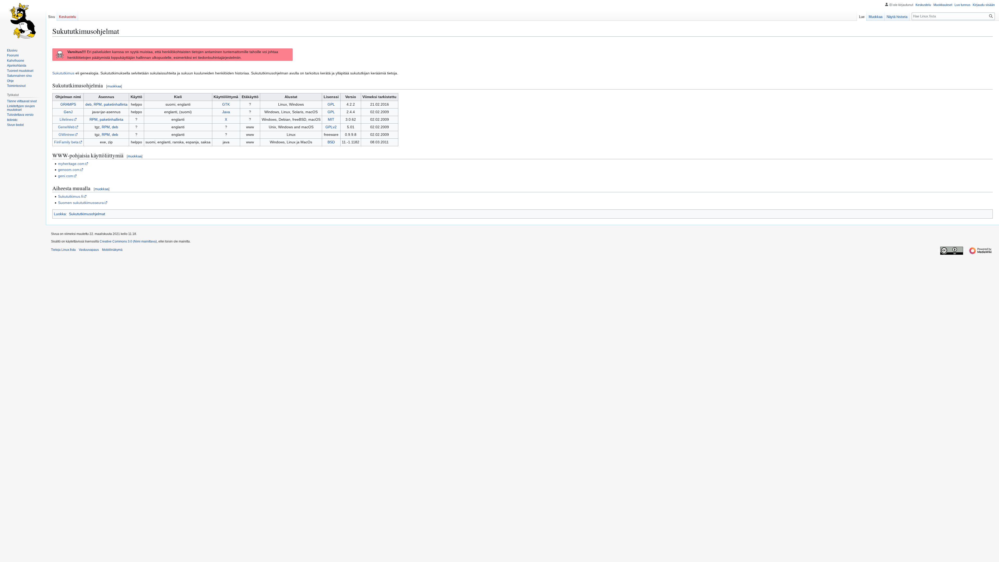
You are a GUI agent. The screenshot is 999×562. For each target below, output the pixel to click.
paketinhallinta (115, 104)
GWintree (66, 134)
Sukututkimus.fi (70, 196)
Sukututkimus (63, 73)
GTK (226, 104)
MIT (331, 119)
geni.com (65, 176)
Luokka (60, 214)
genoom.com (69, 170)
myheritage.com (71, 164)
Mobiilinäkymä (112, 250)
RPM (98, 104)
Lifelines (66, 119)
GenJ (68, 112)
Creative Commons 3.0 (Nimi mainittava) (128, 241)
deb (88, 104)
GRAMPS (68, 104)
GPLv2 (331, 127)
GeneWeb (66, 127)
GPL (331, 104)
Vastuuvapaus (89, 250)
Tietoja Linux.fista (63, 250)
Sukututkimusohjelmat (87, 214)
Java (226, 112)
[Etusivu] (23, 21)
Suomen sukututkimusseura (81, 203)
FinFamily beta (66, 142)
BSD (331, 142)
